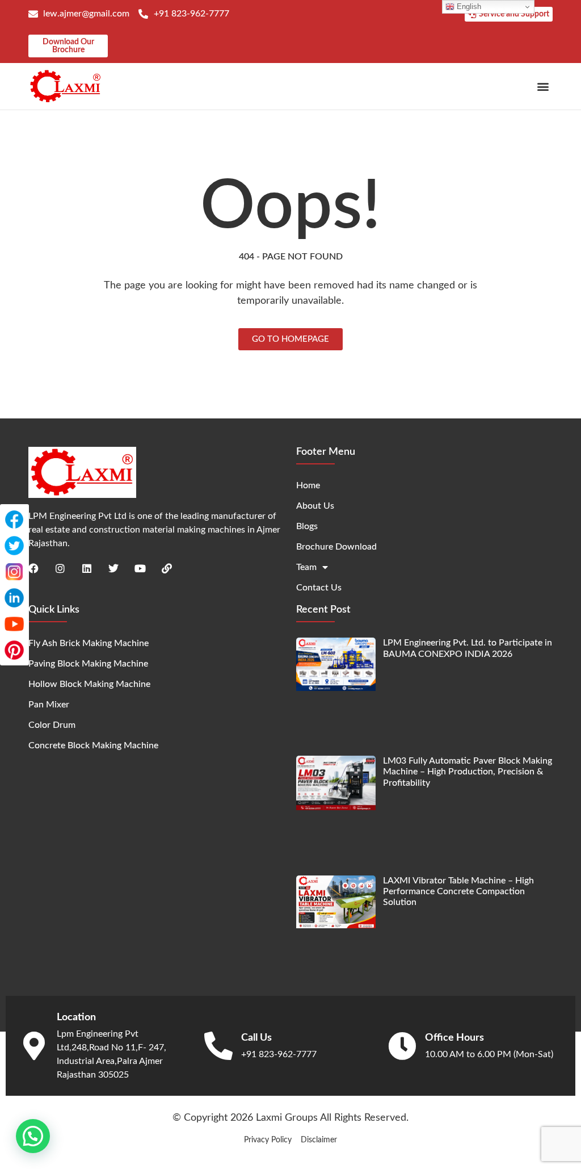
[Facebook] (33, 568)
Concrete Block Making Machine (93, 745)
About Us (315, 505)
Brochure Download (336, 546)
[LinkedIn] (14, 597)
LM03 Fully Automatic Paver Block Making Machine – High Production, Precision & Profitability (467, 771)
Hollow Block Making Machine (89, 684)
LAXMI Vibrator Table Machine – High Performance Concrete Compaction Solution (458, 891)
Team (306, 567)
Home (308, 485)
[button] (543, 86)
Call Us (256, 1038)
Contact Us (319, 587)
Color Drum (51, 725)
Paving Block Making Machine (88, 663)
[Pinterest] (14, 650)
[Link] (167, 568)
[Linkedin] (87, 568)
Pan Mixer (48, 704)
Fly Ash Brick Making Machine (88, 643)
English (467, 6)
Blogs (307, 526)
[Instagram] (60, 568)
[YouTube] (14, 624)
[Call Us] (218, 1046)
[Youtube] (140, 568)
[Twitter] (113, 568)
